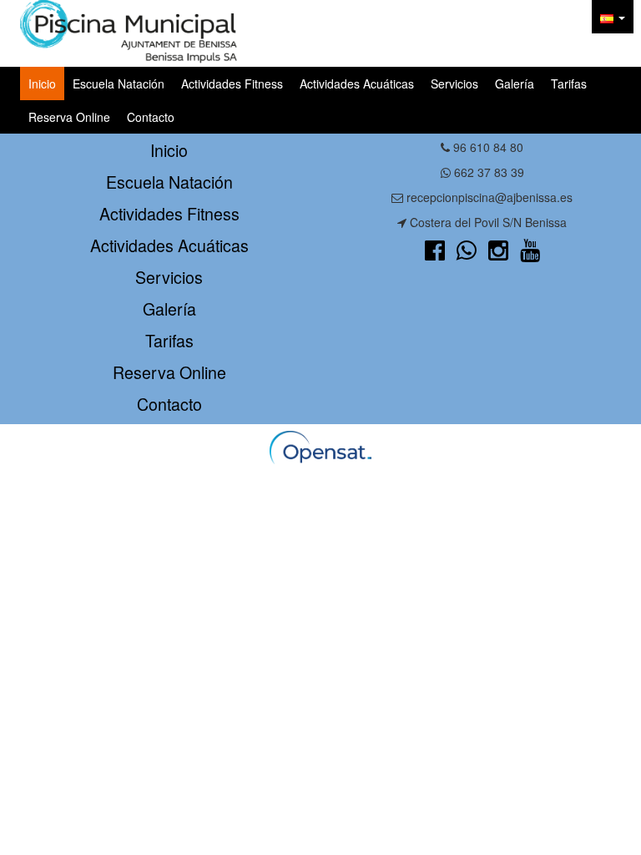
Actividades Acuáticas (357, 83)
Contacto (150, 117)
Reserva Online (69, 117)
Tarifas (569, 83)
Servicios (454, 83)
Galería (514, 83)
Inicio (42, 83)
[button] (612, 16)
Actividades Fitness (232, 83)
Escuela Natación (118, 83)
